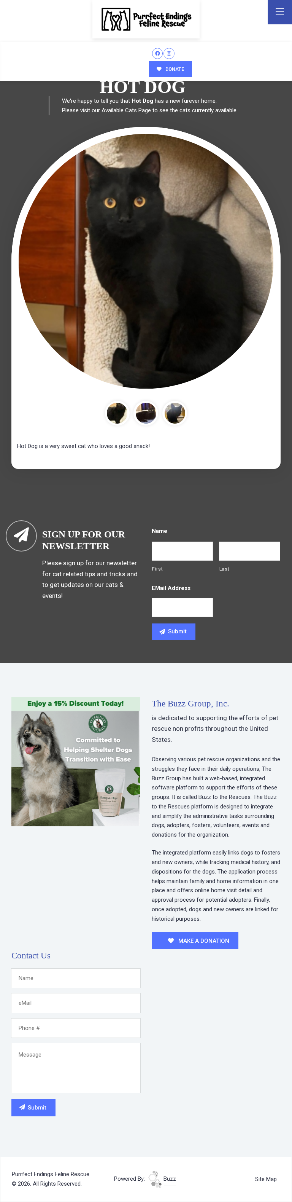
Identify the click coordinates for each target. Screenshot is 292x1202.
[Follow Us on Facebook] (157, 53)
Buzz (169, 1178)
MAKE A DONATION (203, 940)
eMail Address (171, 588)
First (157, 569)
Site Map (266, 1179)
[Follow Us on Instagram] (169, 53)
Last (224, 569)
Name (159, 531)
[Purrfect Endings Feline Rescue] (146, 19)
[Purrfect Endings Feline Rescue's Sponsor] (75, 761)
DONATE (174, 69)
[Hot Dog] (145, 261)
